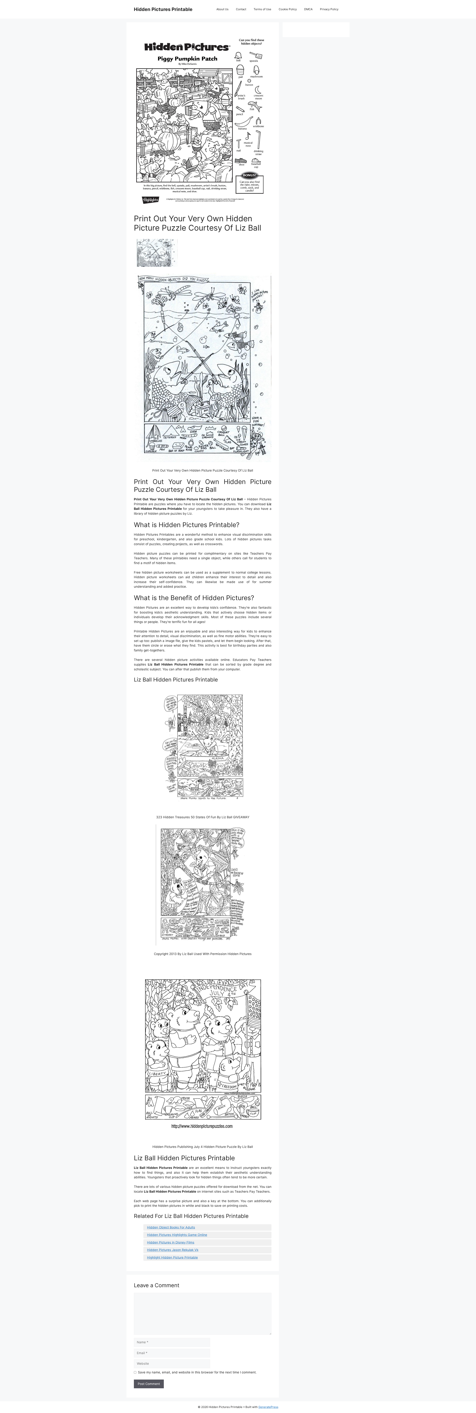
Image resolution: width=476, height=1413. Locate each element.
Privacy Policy (329, 9)
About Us (222, 9)
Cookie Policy (288, 9)
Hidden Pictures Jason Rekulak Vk (172, 1250)
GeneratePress (268, 1407)
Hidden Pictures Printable (163, 9)
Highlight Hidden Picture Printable (172, 1257)
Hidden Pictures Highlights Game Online (177, 1235)
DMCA (308, 9)
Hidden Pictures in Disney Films (170, 1242)
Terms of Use (262, 9)
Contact (241, 9)
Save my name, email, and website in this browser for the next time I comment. (197, 1372)
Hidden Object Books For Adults (171, 1227)
